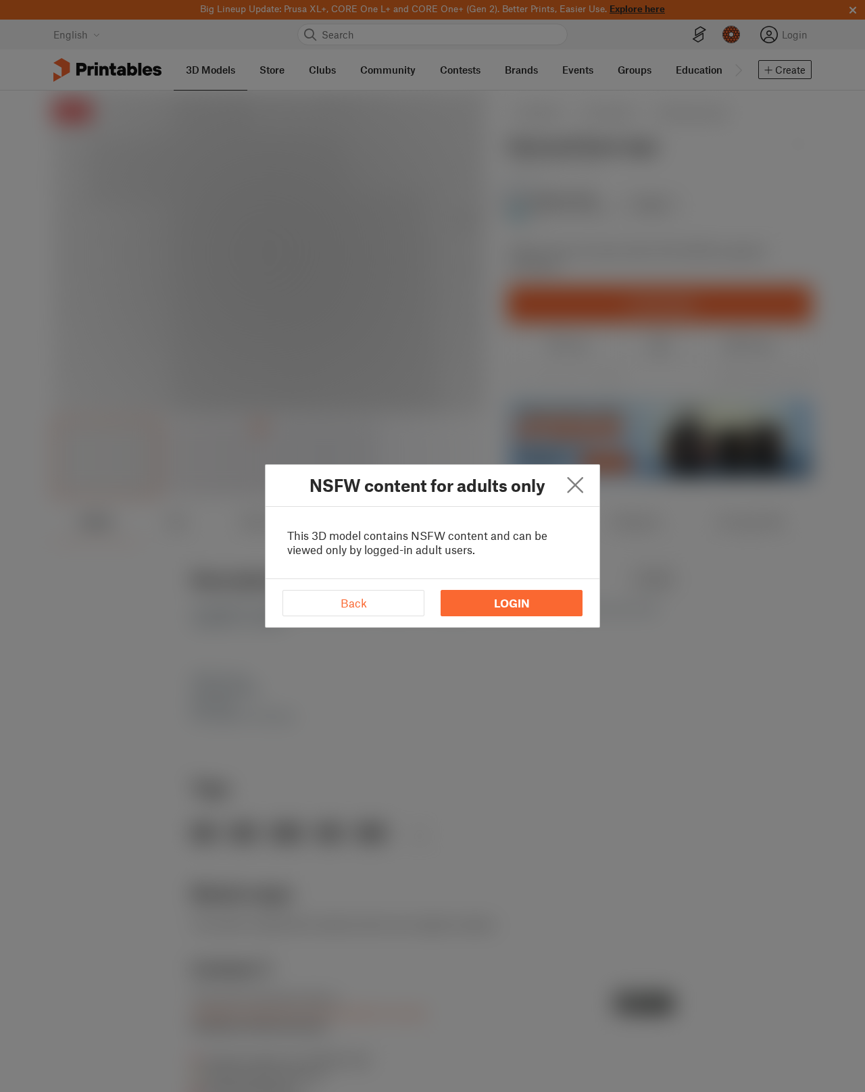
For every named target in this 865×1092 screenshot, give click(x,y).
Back (354, 603)
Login (512, 603)
